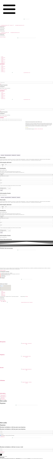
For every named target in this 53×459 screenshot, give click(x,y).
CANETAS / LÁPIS (7, 119)
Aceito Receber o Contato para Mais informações (7, 435)
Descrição (2, 155)
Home (2, 56)
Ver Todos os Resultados (3, 89)
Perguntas (18, 155)
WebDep (27, 296)
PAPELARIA (3, 119)
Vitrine (2, 58)
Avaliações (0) (14, 155)
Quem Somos (3, 57)
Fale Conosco (3, 59)
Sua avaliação (2, 173)
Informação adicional (8, 155)
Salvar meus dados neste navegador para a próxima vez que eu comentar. (11, 185)
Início (0, 119)
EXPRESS (2, 64)
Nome (1, 222)
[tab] (2, 155)
